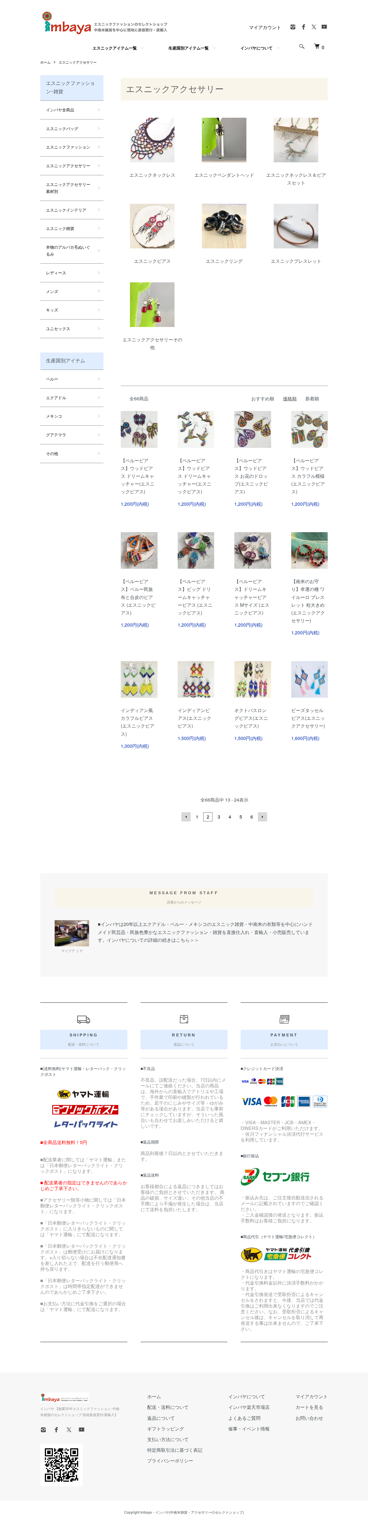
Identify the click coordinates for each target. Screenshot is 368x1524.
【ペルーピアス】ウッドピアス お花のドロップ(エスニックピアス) (251, 476)
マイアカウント (265, 27)
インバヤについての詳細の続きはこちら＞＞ (153, 940)
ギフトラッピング (165, 1428)
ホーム (45, 62)
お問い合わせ (309, 1418)
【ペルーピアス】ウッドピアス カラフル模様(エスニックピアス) (308, 476)
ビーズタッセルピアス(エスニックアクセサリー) (308, 718)
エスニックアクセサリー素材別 (68, 187)
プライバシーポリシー (170, 1460)
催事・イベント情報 (249, 1428)
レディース (56, 272)
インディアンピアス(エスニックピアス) (194, 718)
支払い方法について (168, 1439)
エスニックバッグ (62, 128)
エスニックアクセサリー (78, 62)
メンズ (52, 291)
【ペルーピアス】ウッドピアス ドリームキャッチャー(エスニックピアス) (137, 476)
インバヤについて (256, 48)
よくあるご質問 (244, 1418)
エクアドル (56, 397)
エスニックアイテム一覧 (115, 48)
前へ (186, 816)
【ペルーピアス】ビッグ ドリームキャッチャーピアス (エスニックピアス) (195, 597)
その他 (52, 453)
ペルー (52, 379)
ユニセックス (58, 328)
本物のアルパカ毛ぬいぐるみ (68, 250)
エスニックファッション (68, 147)
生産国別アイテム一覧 (188, 48)
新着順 (312, 398)
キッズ (52, 310)
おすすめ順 (262, 398)
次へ (262, 816)
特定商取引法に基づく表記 (174, 1450)
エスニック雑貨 (60, 228)
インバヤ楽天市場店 (249, 1407)
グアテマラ (56, 434)
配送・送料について (168, 1407)
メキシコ (54, 416)
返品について (161, 1418)
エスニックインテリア (66, 210)
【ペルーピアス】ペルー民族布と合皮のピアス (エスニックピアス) (138, 597)
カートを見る (309, 1407)
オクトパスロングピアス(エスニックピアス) (251, 718)
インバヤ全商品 (60, 110)
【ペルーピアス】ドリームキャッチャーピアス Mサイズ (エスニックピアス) (251, 597)
